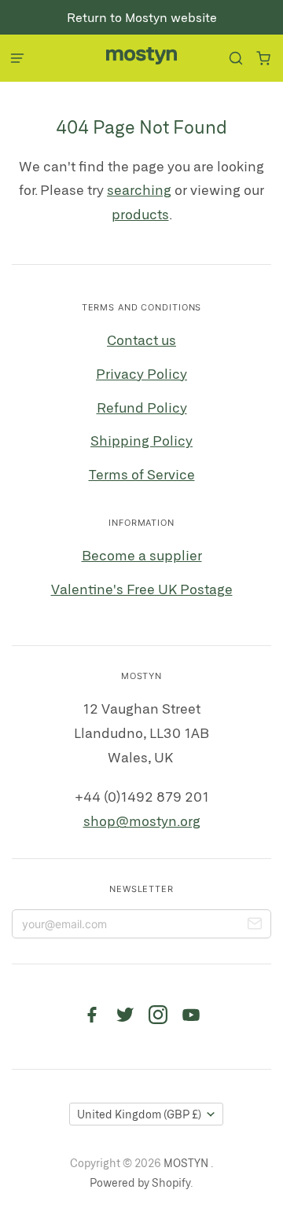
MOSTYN (187, 1162)
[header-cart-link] (263, 58)
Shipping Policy (141, 440)
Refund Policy (142, 407)
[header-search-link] (235, 58)
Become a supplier (142, 555)
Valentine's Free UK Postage (142, 588)
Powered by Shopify (140, 1182)
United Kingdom (139, 1114)
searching (139, 189)
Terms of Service (142, 474)
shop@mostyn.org (141, 820)
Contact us (141, 339)
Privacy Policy (141, 373)
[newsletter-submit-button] (254, 926)
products (140, 213)
